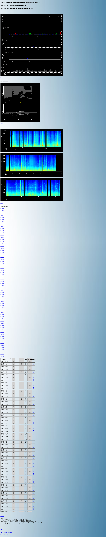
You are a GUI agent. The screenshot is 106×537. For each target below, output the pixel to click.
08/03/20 (2, 215)
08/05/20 (2, 219)
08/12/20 (2, 235)
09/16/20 (2, 312)
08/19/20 (2, 250)
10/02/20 (2, 347)
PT (33, 364)
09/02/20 (2, 281)
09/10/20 (2, 298)
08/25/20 (2, 263)
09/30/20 (2, 343)
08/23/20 (2, 259)
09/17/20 (2, 314)
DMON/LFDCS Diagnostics (6, 532)
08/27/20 (2, 268)
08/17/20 (2, 246)
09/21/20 (2, 323)
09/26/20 (2, 334)
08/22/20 (2, 257)
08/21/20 (2, 254)
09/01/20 (2, 279)
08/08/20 (2, 226)
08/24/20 (2, 261)
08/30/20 (2, 274)
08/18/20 (2, 248)
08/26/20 (2, 265)
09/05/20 (2, 287)
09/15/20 (2, 310)
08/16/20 (2, 243)
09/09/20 (2, 296)
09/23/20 (2, 327)
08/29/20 (2, 272)
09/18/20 (2, 316)
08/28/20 (2, 270)
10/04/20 (2, 351)
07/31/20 (2, 208)
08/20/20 (2, 252)
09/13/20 (2, 305)
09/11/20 (2, 301)
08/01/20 (2, 210)
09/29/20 (2, 340)
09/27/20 (2, 336)
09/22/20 (2, 325)
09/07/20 (2, 292)
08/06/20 (2, 221)
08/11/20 (2, 232)
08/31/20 (2, 276)
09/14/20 (2, 307)
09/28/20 (2, 338)
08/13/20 (2, 237)
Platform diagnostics (4, 534)
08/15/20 (2, 241)
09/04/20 (2, 285)
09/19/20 (2, 318)
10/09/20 (2, 516)
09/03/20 (2, 283)
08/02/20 (2, 212)
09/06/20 (2, 290)
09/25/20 (2, 332)
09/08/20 (2, 294)
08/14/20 (2, 239)
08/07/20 (2, 224)
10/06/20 (2, 356)
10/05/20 (2, 354)
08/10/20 (2, 230)
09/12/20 (2, 303)
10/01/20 (2, 345)
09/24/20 (2, 329)
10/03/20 (2, 349)
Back (1, 77)
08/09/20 (2, 228)
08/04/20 (2, 217)
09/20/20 (2, 321)
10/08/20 (2, 513)
